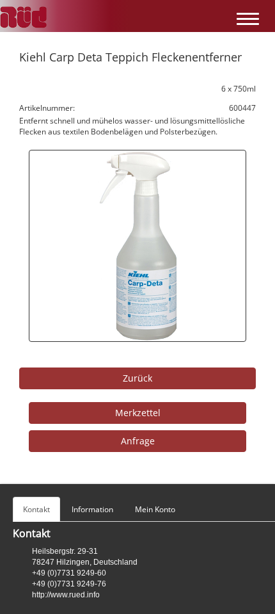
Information (92, 509)
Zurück (137, 378)
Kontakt (36, 509)
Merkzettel (138, 413)
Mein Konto (155, 509)
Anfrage (138, 441)
